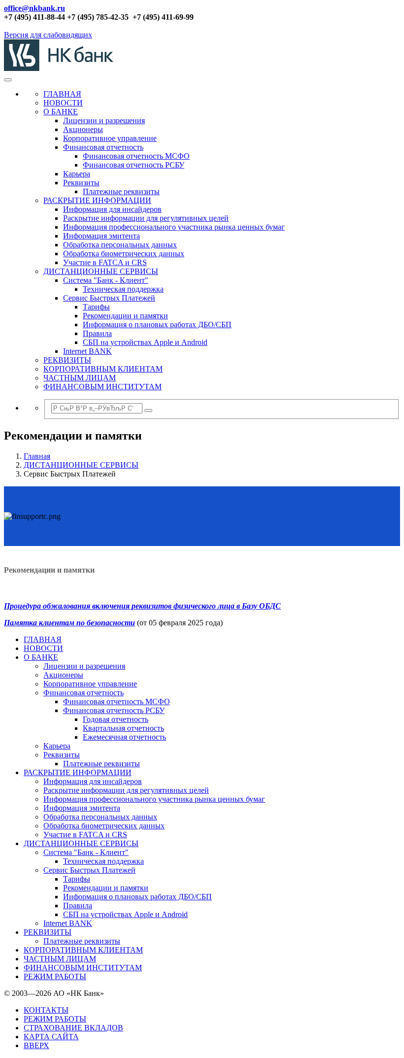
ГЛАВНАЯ (62, 94)
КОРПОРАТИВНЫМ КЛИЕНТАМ (103, 369)
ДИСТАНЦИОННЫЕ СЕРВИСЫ (100, 271)
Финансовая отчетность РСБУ (133, 165)
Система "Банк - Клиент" (105, 280)
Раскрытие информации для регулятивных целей (146, 218)
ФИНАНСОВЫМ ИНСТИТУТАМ (102, 386)
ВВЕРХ (36, 1045)
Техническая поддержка (123, 289)
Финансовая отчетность (103, 147)
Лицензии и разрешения (104, 120)
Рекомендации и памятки (125, 315)
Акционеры (83, 129)
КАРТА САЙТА (51, 1036)
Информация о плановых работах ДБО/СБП (157, 324)
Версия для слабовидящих (48, 35)
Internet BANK (87, 351)
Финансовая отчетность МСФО (136, 156)
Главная (37, 456)
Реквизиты (81, 182)
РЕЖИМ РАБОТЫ (55, 976)
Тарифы (96, 307)
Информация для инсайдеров (112, 209)
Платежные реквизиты (121, 191)
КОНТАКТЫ (46, 1010)
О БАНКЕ (60, 111)
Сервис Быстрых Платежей (109, 298)
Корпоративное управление (110, 138)
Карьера (76, 174)
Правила (97, 333)
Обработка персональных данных (120, 244)
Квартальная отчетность (123, 728)
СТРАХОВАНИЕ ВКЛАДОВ (73, 1028)
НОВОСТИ (63, 103)
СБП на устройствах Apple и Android (145, 342)
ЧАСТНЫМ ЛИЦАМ (79, 378)
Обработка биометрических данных (123, 253)
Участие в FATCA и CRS (105, 262)
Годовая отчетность (115, 719)
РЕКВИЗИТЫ (67, 360)
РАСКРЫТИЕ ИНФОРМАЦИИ (97, 200)
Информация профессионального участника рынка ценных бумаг (174, 227)
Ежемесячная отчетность (124, 737)
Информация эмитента (101, 236)
